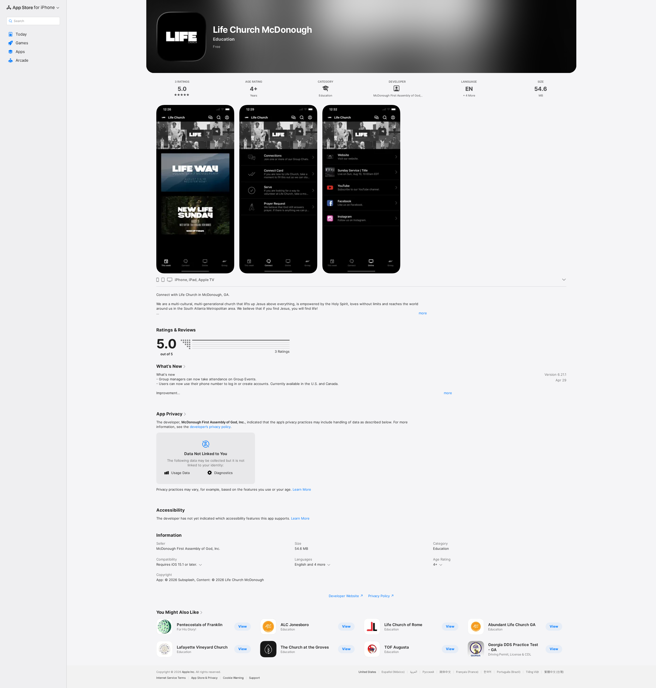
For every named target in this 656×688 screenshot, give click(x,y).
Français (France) (467, 672)
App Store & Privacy (204, 677)
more (423, 313)
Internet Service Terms (171, 677)
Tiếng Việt (532, 672)
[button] (33, 34)
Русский (428, 672)
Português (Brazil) (508, 672)
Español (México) (393, 672)
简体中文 (445, 672)
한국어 (487, 672)
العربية (413, 672)
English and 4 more (310, 564)
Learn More (302, 489)
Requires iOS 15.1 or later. (176, 564)
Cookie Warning (233, 677)
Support (254, 677)
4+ (435, 564)
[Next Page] (571, 638)
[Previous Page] (151, 638)
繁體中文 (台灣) (554, 672)
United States (367, 672)
